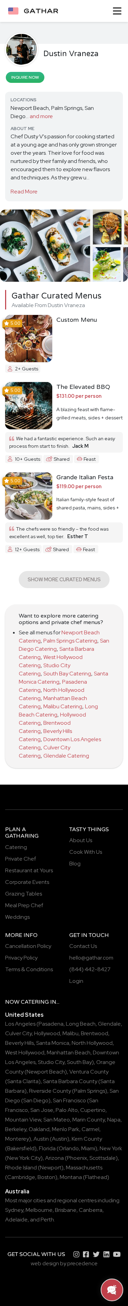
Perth (47, 1219)
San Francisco (69, 1100)
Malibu (70, 1033)
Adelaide (16, 1219)
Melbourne (39, 1210)
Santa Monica (52, 1043)
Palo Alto (67, 1110)
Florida (47, 1148)
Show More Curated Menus (64, 579)
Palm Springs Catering (70, 640)
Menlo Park (65, 1129)
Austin (41, 1138)
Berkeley (15, 1129)
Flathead (96, 1177)
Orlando (69, 1148)
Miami (88, 1148)
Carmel (90, 1129)
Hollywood (47, 1033)
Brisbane (65, 1210)
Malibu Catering (62, 706)
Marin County (88, 1119)
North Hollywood (92, 1043)
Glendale (109, 1023)
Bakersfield (20, 1148)
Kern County (87, 1138)
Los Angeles (20, 1023)
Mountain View (23, 1119)
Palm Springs (89, 1090)
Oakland (39, 1129)
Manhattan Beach (68, 1052)
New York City (24, 1158)
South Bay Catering (67, 673)
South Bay (79, 1062)
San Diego (35, 1100)
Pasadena (51, 1023)
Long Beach (81, 1023)
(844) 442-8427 (90, 969)
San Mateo (56, 1119)
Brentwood (94, 1033)
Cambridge (21, 1177)
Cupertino (92, 1110)
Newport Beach (46, 1071)
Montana (71, 1177)
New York (111, 1148)
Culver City (18, 1033)
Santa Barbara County (70, 1081)
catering (35, 1002)
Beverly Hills (19, 1043)
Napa (113, 1119)
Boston (46, 1177)
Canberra (90, 1210)
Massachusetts (84, 1167)
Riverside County (50, 1090)
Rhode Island (21, 1167)
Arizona (54, 1158)
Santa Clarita (23, 1081)
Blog (75, 863)
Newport (50, 1167)
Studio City (51, 1062)
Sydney (14, 1210)
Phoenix (77, 1158)
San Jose (41, 1110)
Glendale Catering (66, 755)
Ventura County (89, 1071)
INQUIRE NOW (25, 77)
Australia (17, 1191)
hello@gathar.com (91, 957)
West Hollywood (24, 1052)
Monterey (17, 1138)
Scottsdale (102, 1158)
